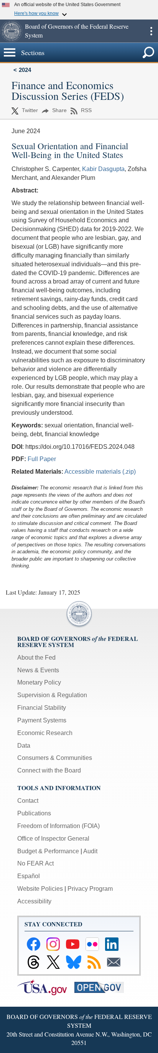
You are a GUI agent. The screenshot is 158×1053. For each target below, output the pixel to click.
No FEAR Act (35, 863)
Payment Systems (41, 720)
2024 (25, 70)
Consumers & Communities (54, 758)
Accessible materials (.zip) (100, 471)
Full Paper (42, 459)
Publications (34, 813)
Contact (27, 800)
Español (28, 876)
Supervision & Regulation (52, 695)
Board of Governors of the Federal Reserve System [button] (76, 30)
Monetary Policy (39, 682)
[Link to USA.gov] (45, 987)
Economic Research (44, 733)
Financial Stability (41, 707)
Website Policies (40, 888)
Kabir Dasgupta (103, 169)
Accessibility (34, 901)
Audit (90, 851)
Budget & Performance (48, 851)
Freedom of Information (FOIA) (58, 826)
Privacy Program (90, 888)
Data (23, 745)
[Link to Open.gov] (102, 987)
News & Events (38, 670)
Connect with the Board (49, 770)
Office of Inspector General (53, 838)
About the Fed (36, 657)
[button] (11, 31)
